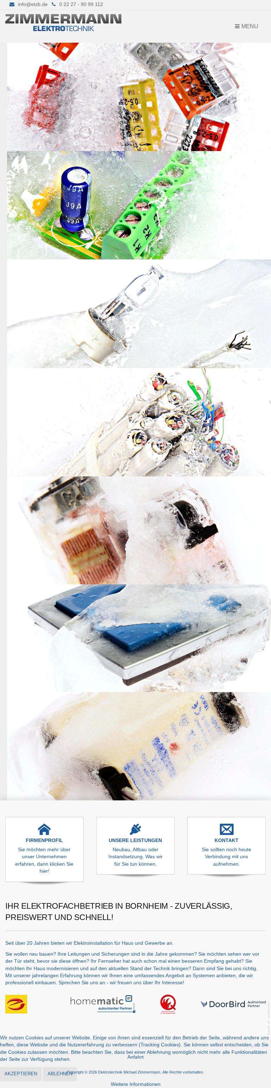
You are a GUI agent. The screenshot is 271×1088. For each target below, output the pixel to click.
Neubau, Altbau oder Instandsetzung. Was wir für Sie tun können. (135, 857)
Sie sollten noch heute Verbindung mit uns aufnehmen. (226, 857)
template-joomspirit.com (269, 1019)
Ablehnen (60, 1073)
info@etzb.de (33, 4)
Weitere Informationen (136, 1084)
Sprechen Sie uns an (82, 982)
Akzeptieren (21, 1073)
